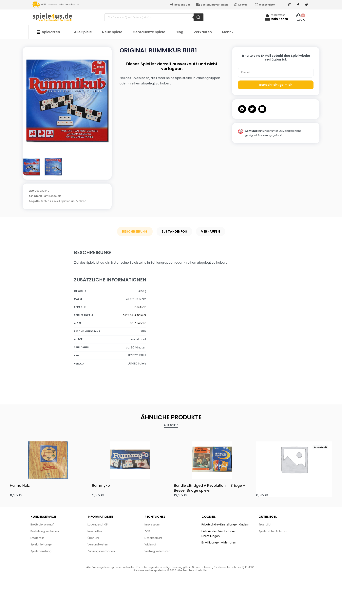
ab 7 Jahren (78, 201)
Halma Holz (20, 485)
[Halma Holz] (48, 459)
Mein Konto (279, 19)
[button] (242, 109)
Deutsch (41, 201)
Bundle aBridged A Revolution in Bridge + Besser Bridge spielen (209, 488)
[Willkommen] (267, 17)
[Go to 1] (31, 167)
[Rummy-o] (130, 459)
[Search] (198, 17)
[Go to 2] (53, 167)
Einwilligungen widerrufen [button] (218, 542)
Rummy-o (101, 485)
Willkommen (278, 14)
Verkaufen (210, 231)
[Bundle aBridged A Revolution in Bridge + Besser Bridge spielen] (212, 459)
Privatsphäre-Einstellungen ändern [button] (225, 524)
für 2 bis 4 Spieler (59, 201)
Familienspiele (52, 196)
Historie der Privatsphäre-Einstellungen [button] (219, 533)
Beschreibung (135, 231)
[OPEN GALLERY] (67, 100)
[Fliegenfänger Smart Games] (294, 459)
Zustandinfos (174, 231)
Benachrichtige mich (275, 85)
